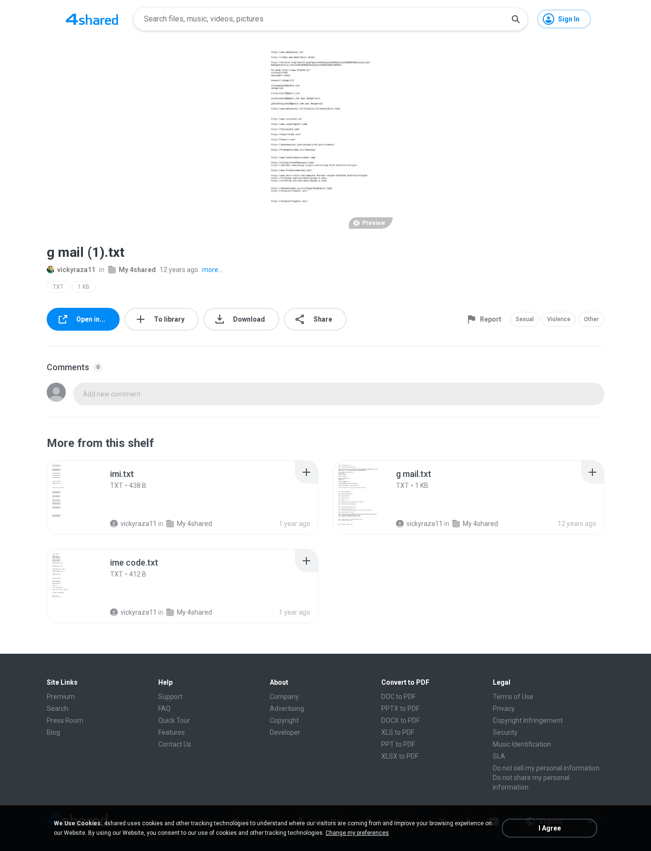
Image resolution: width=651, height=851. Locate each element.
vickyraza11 (76, 270)
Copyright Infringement (528, 720)
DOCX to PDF (400, 720)
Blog (53, 732)
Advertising (287, 708)
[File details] (84, 497)
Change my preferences (357, 833)
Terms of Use (513, 696)
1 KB (84, 287)
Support (170, 696)
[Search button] (515, 19)
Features (171, 732)
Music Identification (522, 744)
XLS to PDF (397, 732)
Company (284, 696)
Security (505, 732)
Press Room (65, 720)
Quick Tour (174, 720)
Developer (285, 732)
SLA (499, 756)
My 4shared (137, 270)
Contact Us (174, 744)
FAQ (164, 708)
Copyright (284, 720)
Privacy (504, 708)
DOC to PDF (398, 696)
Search (57, 708)
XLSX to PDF (399, 756)
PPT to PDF (398, 744)
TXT (58, 287)
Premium (61, 696)
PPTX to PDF (400, 708)
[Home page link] (92, 19)
